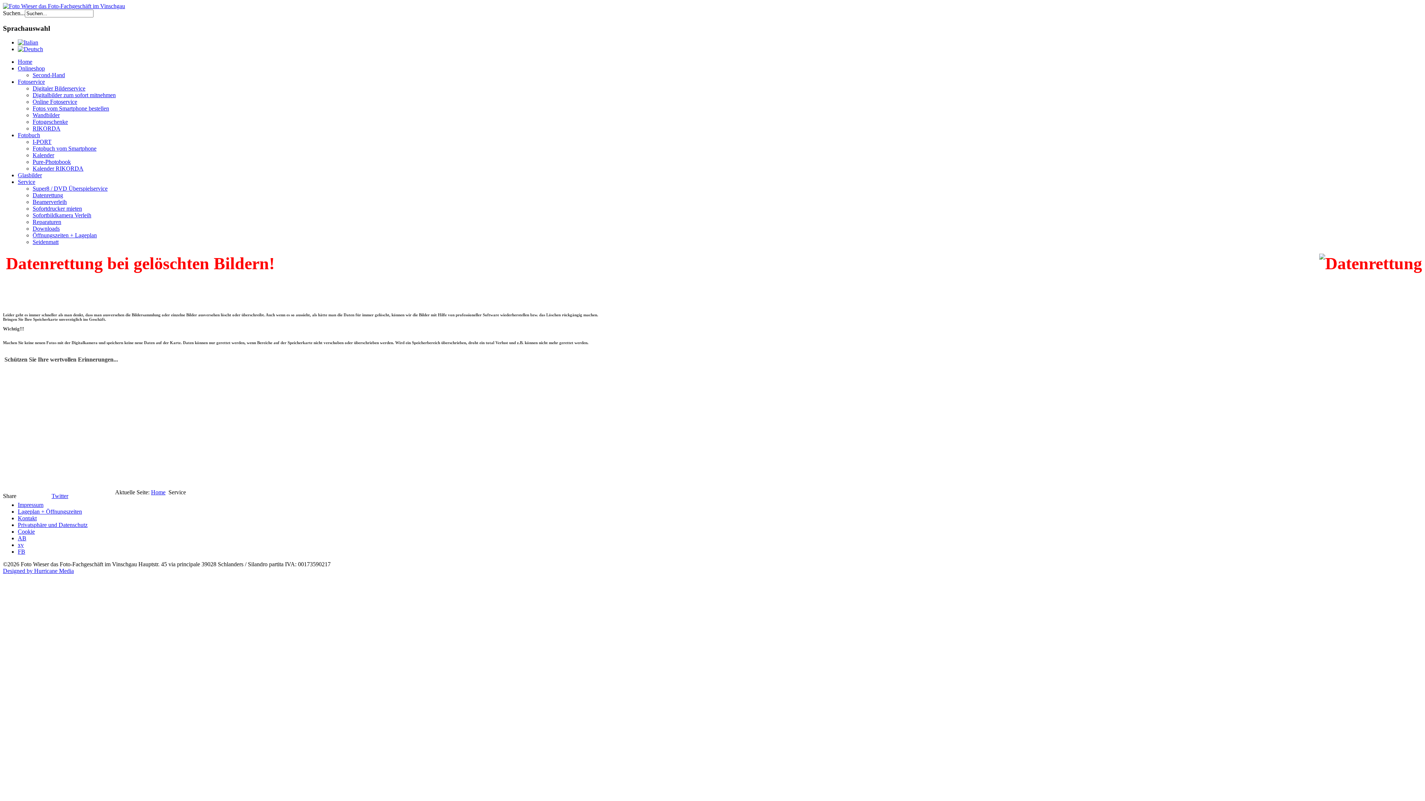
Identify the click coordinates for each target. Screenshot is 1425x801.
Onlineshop (31, 68)
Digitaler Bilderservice (59, 88)
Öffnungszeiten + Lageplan (65, 235)
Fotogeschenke (50, 122)
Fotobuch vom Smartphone (64, 148)
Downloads (46, 228)
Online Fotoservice (55, 102)
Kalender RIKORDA (58, 168)
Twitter (60, 496)
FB (21, 551)
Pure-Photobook (52, 162)
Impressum (30, 505)
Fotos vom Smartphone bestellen (71, 108)
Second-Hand (49, 75)
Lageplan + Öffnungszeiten (50, 511)
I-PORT (42, 142)
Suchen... (14, 13)
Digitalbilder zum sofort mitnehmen (74, 95)
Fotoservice (31, 82)
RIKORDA (46, 128)
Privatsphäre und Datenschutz (53, 525)
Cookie (26, 531)
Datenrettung (48, 195)
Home (25, 62)
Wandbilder (46, 115)
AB (22, 538)
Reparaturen (47, 222)
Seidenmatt (46, 242)
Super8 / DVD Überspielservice (70, 188)
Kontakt (27, 518)
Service (26, 182)
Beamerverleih (50, 202)
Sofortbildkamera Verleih (62, 215)
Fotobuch (29, 135)
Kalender (43, 155)
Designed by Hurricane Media (38, 571)
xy (21, 545)
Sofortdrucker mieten (57, 208)
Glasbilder (30, 175)
